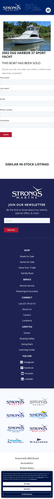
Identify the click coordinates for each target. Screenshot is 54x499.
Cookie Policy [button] (40, 477)
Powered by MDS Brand (27, 458)
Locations (27, 320)
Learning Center (27, 349)
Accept (27, 484)
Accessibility (27, 463)
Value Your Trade (27, 267)
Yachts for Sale (27, 262)
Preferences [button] (34, 479)
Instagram (29, 362)
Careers (27, 314)
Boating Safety (27, 338)
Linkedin (29, 379)
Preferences (27, 494)
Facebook (29, 367)
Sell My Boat (27, 273)
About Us (27, 309)
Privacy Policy (27, 468)
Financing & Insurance (27, 291)
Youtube (29, 373)
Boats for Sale (27, 256)
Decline (27, 489)
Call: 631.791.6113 (27, 303)
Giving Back (27, 344)
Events (27, 332)
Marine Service (27, 285)
